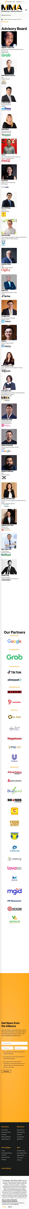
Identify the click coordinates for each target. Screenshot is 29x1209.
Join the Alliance (6, 1168)
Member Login (11, 2)
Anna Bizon (5, 129)
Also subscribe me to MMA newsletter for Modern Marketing (14, 1053)
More (18, 1147)
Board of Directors (6, 1132)
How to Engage (5, 1147)
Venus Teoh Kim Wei (8, 498)
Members (4, 1134)
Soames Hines (6, 264)
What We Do (20, 1127)
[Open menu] (26, 9)
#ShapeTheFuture (6, 15)
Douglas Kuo (5, 316)
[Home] (2, 19)
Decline (10, 1207)
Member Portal (21, 1151)
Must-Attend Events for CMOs (6, 1154)
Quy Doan (4, 180)
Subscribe (18, 2)
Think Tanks (20, 1158)
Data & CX (19, 1134)
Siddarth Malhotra (7, 471)
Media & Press (21, 1155)
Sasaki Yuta (5, 575)
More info (16, 1204)
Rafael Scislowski (7, 445)
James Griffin (5, 235)
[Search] (24, 2)
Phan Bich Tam (6, 391)
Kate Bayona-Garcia (8, 75)
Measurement (20, 1130)
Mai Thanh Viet (6, 549)
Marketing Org (21, 1132)
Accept (4, 1206)
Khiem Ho (4, 290)
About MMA (4, 1130)
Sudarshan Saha (6, 419)
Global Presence (5, 1139)
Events (3, 1151)
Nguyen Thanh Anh (7, 47)
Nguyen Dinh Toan (7, 525)
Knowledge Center (22, 1153)
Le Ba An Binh (5, 102)
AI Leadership (20, 1137)
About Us (19, 1160)
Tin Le (3, 155)
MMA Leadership (6, 1137)
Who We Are (5, 1127)
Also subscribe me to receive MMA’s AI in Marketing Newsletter (14, 1058)
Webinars (3, 1160)
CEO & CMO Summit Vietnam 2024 (12, 19)
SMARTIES (20, 1139)
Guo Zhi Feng (5, 208)
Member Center (5, 1157)
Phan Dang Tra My (7, 365)
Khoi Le (3, 341)
